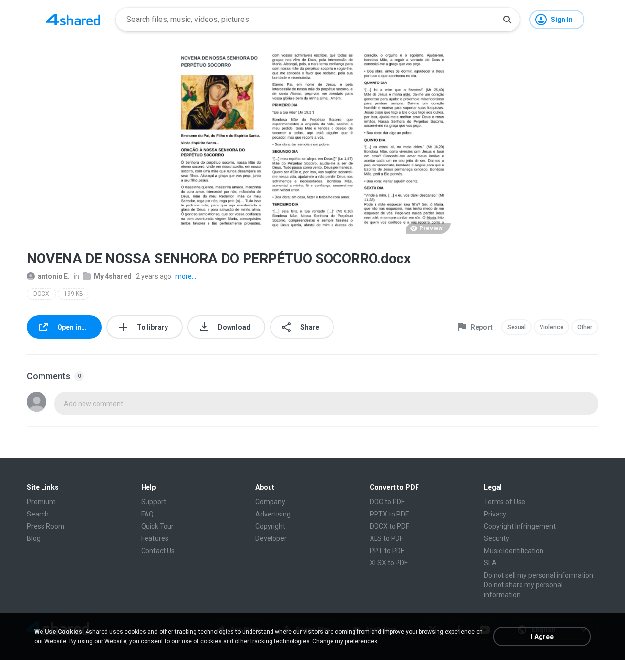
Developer (271, 538)
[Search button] (507, 19)
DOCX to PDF (389, 526)
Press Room (45, 526)
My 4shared (113, 276)
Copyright (270, 526)
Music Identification (513, 551)
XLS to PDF (386, 538)
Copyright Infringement (520, 526)
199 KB (73, 293)
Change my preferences (344, 641)
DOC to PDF (387, 502)
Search (38, 514)
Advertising (273, 514)
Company (270, 502)
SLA (490, 563)
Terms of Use (504, 502)
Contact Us (158, 551)
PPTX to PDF (389, 514)
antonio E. (54, 276)
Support (153, 502)
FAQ (147, 514)
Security (496, 538)
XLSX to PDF (389, 563)
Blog (34, 538)
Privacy (495, 514)
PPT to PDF (387, 551)
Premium (41, 502)
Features (154, 538)
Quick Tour (157, 526)
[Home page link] (73, 19)
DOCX (41, 293)
